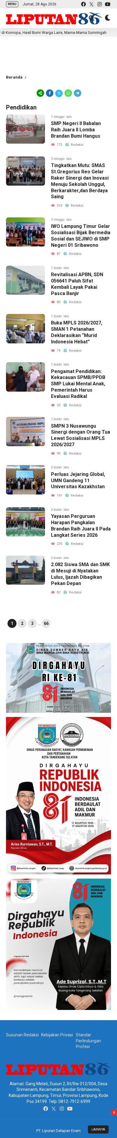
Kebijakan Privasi (57, 1034)
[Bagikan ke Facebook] (49, 93)
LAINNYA (98, 1129)
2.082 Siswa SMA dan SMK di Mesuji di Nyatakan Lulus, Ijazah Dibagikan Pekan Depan (80, 574)
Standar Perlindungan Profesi (88, 1040)
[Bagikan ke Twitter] (59, 93)
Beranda (14, 77)
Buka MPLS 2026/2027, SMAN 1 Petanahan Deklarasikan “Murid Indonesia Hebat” (76, 332)
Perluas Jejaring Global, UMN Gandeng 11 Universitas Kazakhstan (78, 480)
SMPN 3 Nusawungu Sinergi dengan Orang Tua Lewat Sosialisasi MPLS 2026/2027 (80, 435)
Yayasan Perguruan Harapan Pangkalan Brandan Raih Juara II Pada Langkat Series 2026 (81, 525)
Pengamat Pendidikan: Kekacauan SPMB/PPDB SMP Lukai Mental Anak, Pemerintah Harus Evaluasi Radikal (78, 384)
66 (46, 623)
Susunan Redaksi (22, 1034)
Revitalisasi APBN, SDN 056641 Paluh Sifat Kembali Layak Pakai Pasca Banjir (77, 284)
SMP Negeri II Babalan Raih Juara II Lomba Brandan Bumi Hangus (76, 130)
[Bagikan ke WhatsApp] (68, 93)
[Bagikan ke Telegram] (77, 93)
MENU (12, 4)
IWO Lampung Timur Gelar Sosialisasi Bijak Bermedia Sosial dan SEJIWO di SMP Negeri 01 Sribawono (80, 235)
